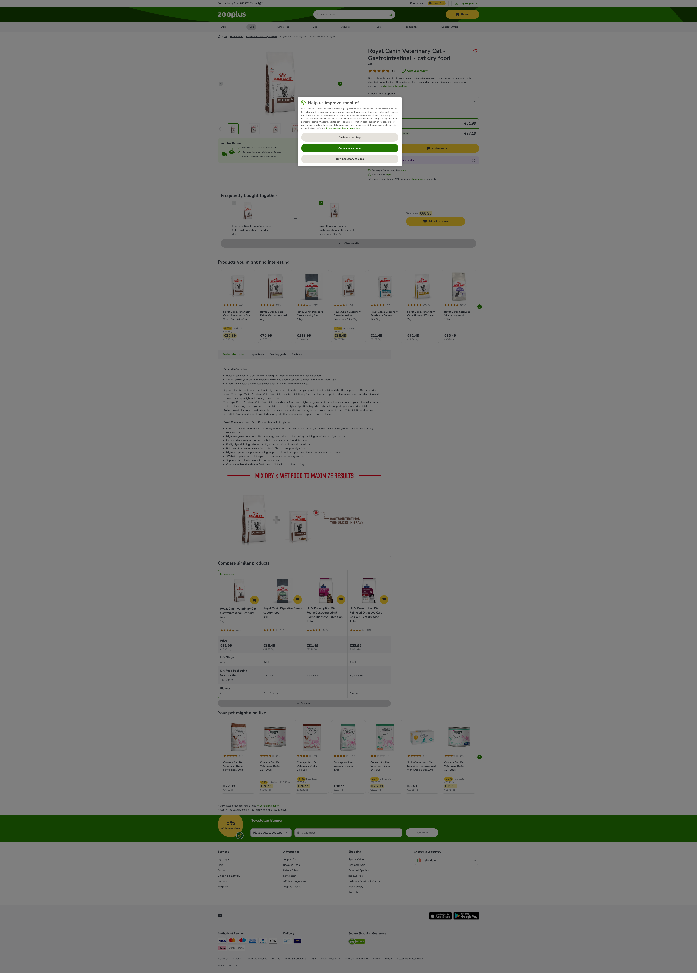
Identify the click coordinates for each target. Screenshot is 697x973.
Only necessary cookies (350, 159)
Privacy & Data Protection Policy (343, 128)
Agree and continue (349, 148)
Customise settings (350, 137)
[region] (350, 131)
